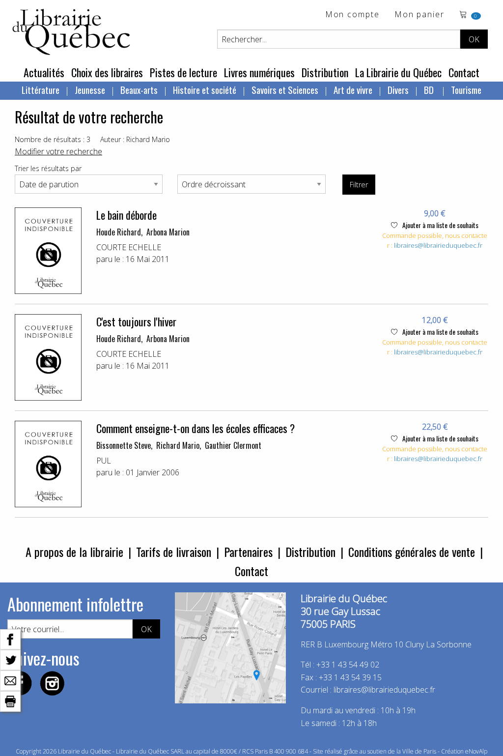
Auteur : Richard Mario (135, 139)
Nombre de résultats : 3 (52, 139)
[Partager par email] (10, 679)
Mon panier (419, 15)
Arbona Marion (168, 232)
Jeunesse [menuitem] (90, 89)
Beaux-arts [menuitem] (139, 89)
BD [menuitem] (430, 89)
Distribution (325, 72)
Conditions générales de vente (411, 551)
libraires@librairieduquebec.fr (438, 245)
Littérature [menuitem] (40, 89)
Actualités (44, 72)
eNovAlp (476, 751)
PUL (103, 460)
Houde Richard (118, 232)
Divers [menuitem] (398, 89)
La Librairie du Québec (398, 72)
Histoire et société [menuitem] (204, 89)
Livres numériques (259, 72)
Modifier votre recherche (58, 151)
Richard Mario (177, 445)
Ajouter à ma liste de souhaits (439, 225)
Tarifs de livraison (173, 551)
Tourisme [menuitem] (466, 89)
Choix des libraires (107, 72)
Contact (463, 72)
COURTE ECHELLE (128, 247)
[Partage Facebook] (10, 638)
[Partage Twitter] (10, 659)
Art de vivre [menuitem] (353, 89)
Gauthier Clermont (233, 445)
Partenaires (248, 551)
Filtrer (359, 184)
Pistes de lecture (183, 72)
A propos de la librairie (74, 551)
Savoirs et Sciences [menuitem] (285, 89)
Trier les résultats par (48, 168)
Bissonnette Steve (123, 445)
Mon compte (352, 15)
